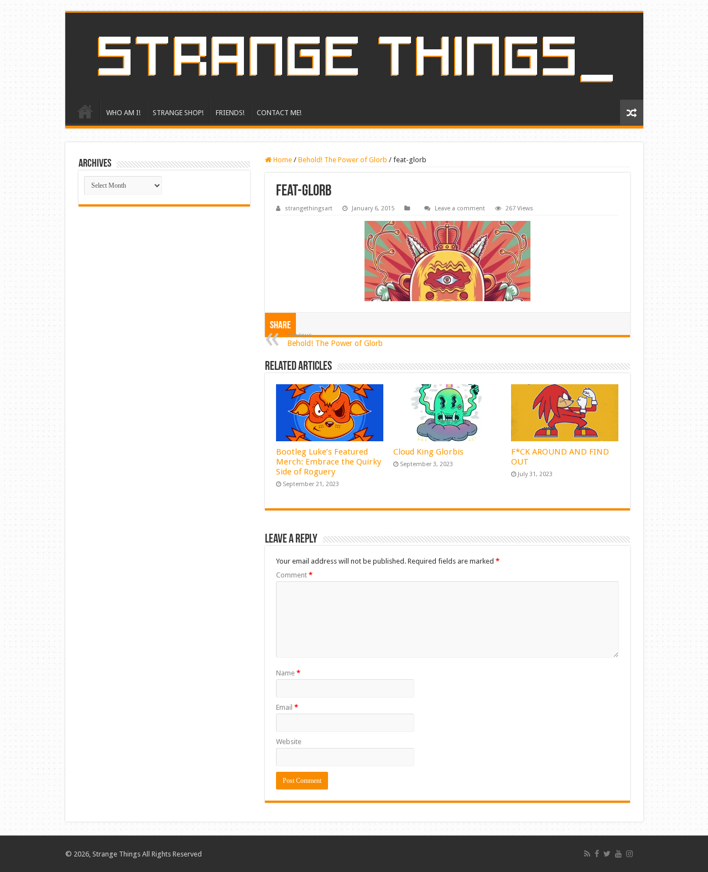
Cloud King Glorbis (428, 452)
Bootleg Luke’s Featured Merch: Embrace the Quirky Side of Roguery (328, 462)
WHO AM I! (123, 113)
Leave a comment (460, 208)
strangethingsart (308, 208)
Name (288, 673)
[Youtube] (618, 853)
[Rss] (587, 853)
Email (287, 707)
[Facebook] (597, 853)
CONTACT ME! (279, 113)
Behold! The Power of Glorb (342, 160)
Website (288, 741)
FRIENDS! (230, 113)
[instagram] (629, 853)
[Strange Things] (354, 56)
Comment (294, 575)
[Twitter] (607, 853)
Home (282, 160)
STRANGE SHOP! (178, 113)
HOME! (85, 111)
